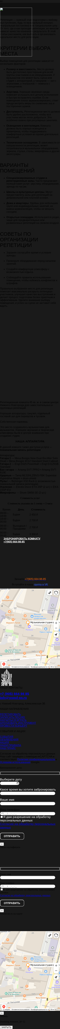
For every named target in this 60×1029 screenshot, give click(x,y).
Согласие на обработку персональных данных (25, 895)
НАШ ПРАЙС (8, 748)
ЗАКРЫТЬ (6, 1027)
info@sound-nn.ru (13, 697)
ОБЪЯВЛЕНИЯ (9, 739)
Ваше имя (7, 799)
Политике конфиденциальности (36, 759)
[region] (30, 362)
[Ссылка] (16, 55)
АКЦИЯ (4, 742)
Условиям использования (15, 762)
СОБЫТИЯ (6, 736)
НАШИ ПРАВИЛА (10, 745)
